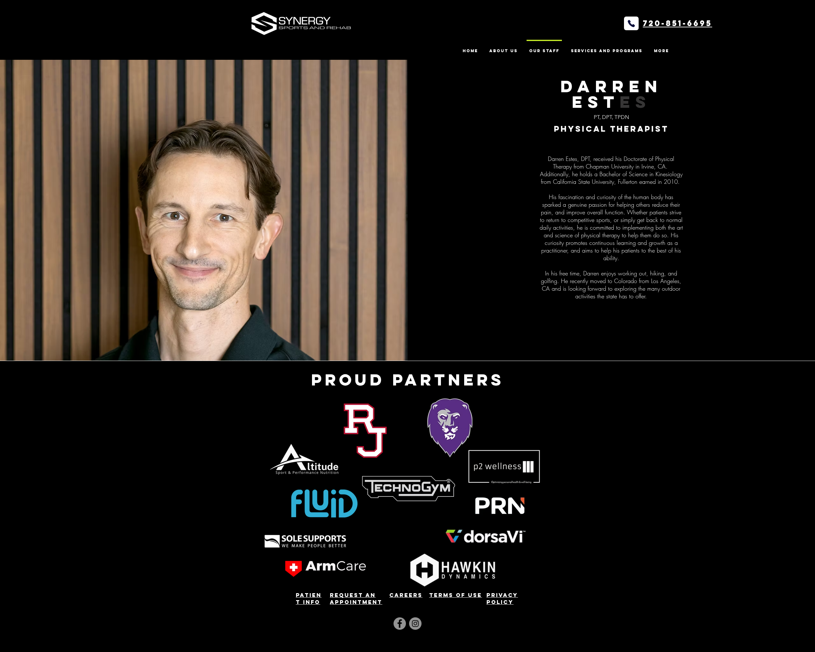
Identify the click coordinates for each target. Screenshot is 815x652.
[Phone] (631, 23)
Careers (405, 595)
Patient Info (309, 599)
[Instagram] (415, 623)
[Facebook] (399, 623)
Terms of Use (455, 595)
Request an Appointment (356, 599)
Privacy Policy (502, 599)
